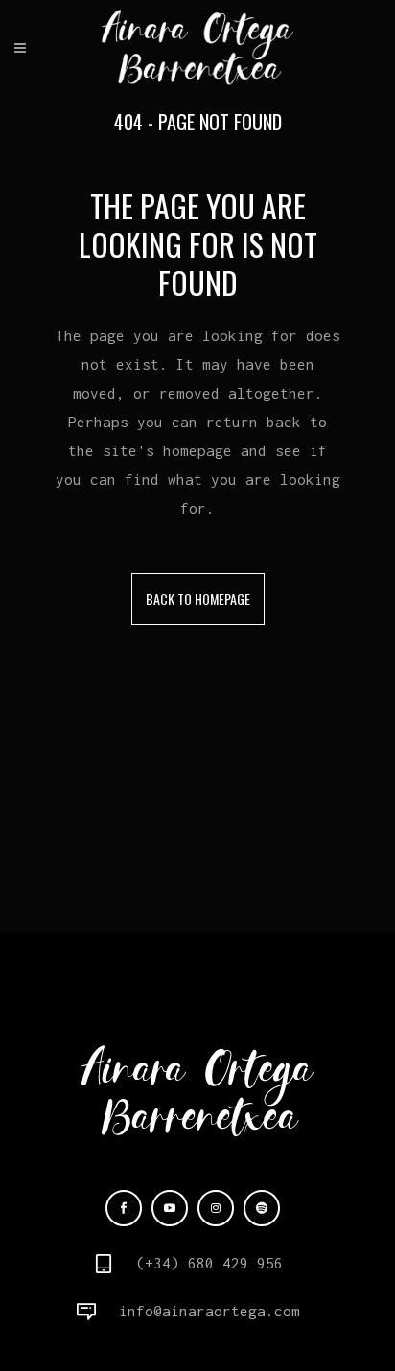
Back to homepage (198, 598)
